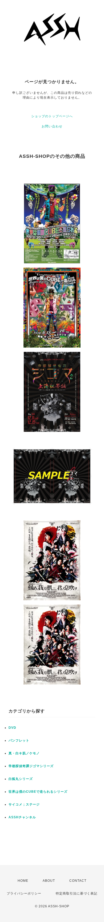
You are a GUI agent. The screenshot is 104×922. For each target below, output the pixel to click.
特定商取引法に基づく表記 (76, 893)
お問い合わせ (52, 126)
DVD (12, 728)
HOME (23, 881)
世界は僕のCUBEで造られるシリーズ (38, 792)
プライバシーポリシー (24, 893)
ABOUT (49, 881)
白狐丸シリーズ (21, 779)
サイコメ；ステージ (24, 804)
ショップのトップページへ (52, 116)
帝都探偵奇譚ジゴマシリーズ (31, 766)
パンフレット (19, 740)
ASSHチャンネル (22, 817)
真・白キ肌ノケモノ (24, 753)
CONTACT (77, 881)
